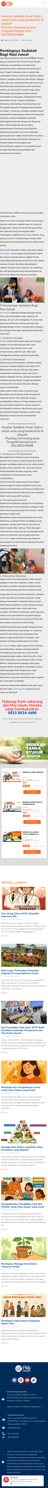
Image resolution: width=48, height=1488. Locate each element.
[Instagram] (21, 1380)
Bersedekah (5, 312)
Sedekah (4, 341)
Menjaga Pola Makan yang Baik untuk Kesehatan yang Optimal (22, 1148)
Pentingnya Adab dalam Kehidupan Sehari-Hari (20, 1322)
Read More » (5, 936)
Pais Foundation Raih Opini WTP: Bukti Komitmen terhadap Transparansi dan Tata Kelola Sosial (22, 1030)
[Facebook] (14, 1380)
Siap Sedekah (32, 792)
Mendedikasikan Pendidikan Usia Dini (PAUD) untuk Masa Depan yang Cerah (22, 1205)
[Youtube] (27, 1380)
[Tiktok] (34, 1380)
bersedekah (5, 253)
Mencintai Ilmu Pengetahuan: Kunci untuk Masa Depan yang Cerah (20, 1089)
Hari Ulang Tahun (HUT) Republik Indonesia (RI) (20, 915)
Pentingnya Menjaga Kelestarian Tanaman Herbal (19, 1265)
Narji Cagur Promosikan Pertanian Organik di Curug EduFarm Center (20, 972)
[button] (43, 3)
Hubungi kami (19, 689)
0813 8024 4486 (22, 712)
